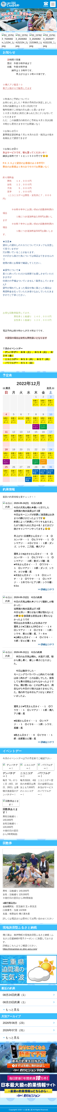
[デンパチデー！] (11, 766)
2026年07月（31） (14, 1030)
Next (53, 40)
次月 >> (50, 388)
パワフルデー (43, 462)
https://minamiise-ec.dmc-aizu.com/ (20, 949)
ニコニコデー (43, 427)
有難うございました (35, 403)
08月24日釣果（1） (15, 994)
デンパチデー (35, 427)
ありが (20, 418)
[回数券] (28, 868)
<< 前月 (6, 388)
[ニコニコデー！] (28, 766)
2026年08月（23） (14, 1022)
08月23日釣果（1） (15, 1002)
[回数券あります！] (11, 802)
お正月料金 (28, 479)
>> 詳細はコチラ (46, 589)
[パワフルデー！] (46, 766)
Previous (3, 40)
